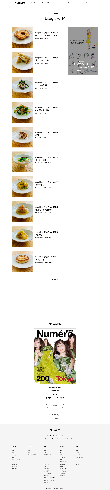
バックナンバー (63, 468)
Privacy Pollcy (52, 438)
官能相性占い (47, 471)
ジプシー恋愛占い (47, 473)
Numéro (20, 3)
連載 (13, 457)
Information (59, 438)
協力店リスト (63, 475)
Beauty (36, 2)
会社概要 (66, 438)
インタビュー (14, 466)
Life (48, 2)
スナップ (14, 456)
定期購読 (55, 405)
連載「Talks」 (15, 468)
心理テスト (46, 475)
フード (77, 452)
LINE (47, 435)
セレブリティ (63, 457)
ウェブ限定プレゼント (64, 471)
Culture (44, 2)
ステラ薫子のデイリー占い (49, 480)
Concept (39, 438)
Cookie (45, 438)
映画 (61, 454)
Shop (75, 2)
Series (58, 2)
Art (40, 2)
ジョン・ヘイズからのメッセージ (50, 478)
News (13, 450)
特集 (13, 448)
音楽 (61, 456)
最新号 (61, 466)
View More (55, 279)
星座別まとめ (47, 482)
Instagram (59, 435)
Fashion (31, 2)
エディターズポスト (16, 459)
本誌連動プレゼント (64, 473)
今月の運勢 (46, 470)
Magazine (70, 2)
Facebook (50, 435)
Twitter (53, 435)
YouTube (56, 435)
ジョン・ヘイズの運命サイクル (50, 477)
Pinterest (62, 435)
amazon (55, 418)
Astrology (63, 2)
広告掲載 (72, 438)
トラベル (78, 454)
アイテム (14, 454)
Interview (53, 2)
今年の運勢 (46, 468)
